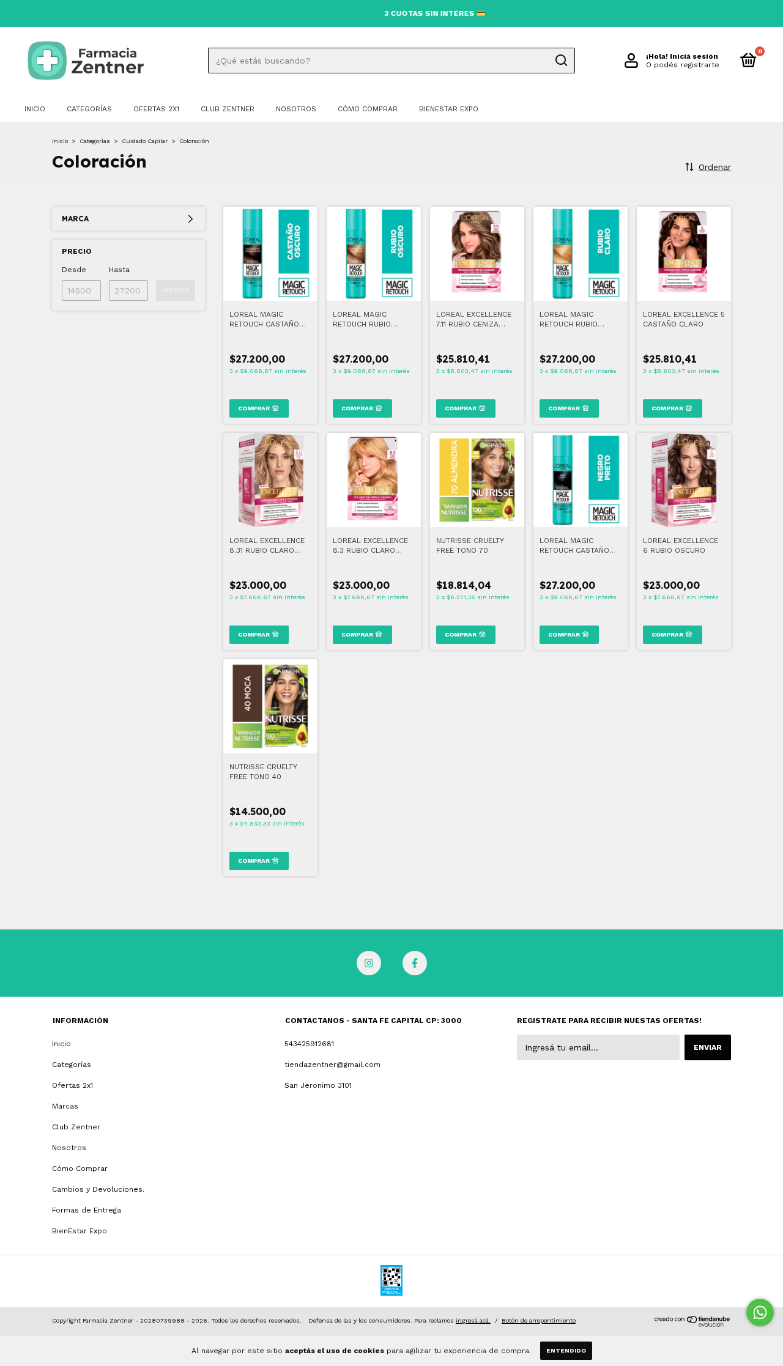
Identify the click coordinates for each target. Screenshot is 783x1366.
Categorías (89, 109)
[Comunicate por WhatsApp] (760, 1312)
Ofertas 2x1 (156, 109)
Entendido (566, 1350)
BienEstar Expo (448, 109)
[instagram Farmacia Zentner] (369, 963)
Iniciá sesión (694, 56)
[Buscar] (561, 61)
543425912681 (309, 1043)
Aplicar (175, 290)
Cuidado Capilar (145, 141)
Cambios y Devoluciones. (98, 1189)
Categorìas (95, 141)
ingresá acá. (473, 1320)
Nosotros (296, 109)
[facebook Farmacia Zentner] (415, 963)
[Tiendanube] (693, 1324)
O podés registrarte (682, 65)
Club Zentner (227, 109)
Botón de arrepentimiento (539, 1320)
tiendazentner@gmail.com (332, 1064)
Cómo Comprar (368, 109)
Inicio (34, 109)
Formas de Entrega (86, 1210)
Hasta (119, 269)
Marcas (65, 1106)
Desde (74, 269)
